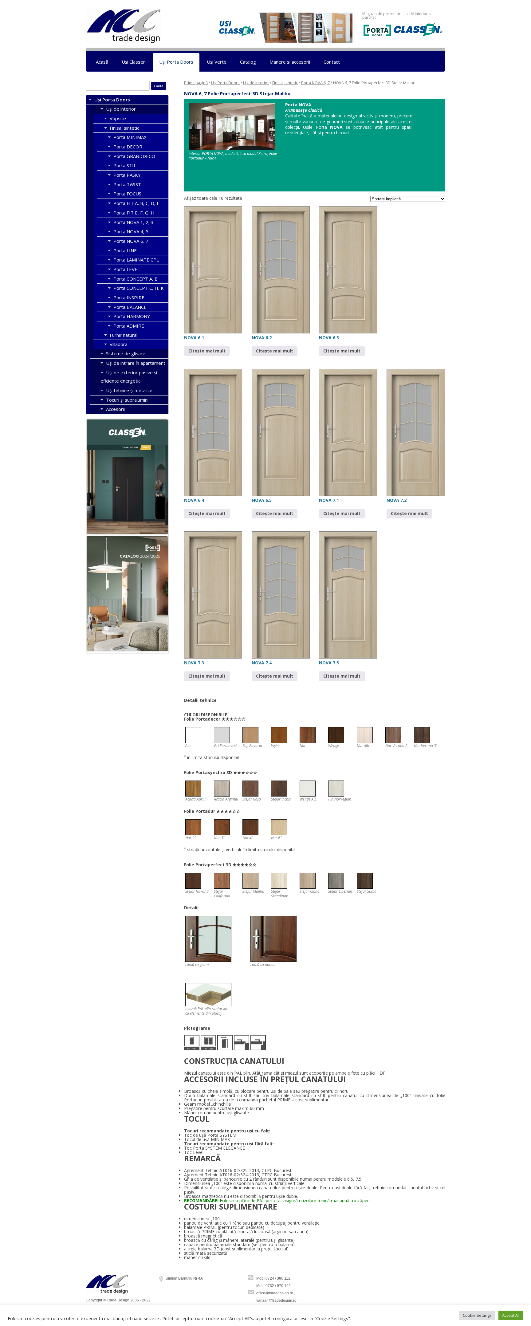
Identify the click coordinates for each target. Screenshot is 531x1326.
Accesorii (115, 409)
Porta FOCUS (127, 194)
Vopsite (118, 118)
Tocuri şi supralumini (127, 400)
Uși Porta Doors (176, 62)
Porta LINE (125, 250)
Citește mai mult (207, 351)
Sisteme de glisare (125, 353)
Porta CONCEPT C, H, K (138, 288)
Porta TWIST (127, 184)
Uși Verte (216, 62)
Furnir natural (123, 335)
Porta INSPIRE (128, 297)
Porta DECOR (127, 147)
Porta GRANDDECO (134, 156)
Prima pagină (196, 82)
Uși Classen (134, 62)
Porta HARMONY (131, 316)
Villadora (119, 344)
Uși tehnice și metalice (129, 390)
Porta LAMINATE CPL (136, 260)
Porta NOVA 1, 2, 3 (133, 222)
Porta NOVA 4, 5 (130, 231)
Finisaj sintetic (285, 82)
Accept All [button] (511, 1315)
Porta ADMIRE (128, 326)
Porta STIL (124, 165)
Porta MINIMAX (130, 137)
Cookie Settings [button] (477, 1315)
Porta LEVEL (126, 269)
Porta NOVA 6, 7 (315, 82)
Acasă (102, 62)
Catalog (248, 62)
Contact (332, 62)
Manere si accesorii (289, 62)
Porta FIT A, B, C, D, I (135, 203)
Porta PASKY (127, 175)
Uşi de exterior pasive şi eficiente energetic (128, 376)
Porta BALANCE (130, 307)
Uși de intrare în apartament (135, 363)
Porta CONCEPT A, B (135, 279)
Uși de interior (256, 82)
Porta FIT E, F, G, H (134, 213)
